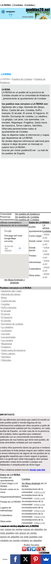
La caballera (7, 327)
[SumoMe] (46, 559)
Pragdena (6, 347)
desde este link (37, 470)
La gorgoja (6, 330)
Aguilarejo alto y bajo (11, 291)
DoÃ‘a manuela (8, 307)
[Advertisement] (25, 45)
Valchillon (6, 357)
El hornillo (6, 321)
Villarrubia (6, 360)
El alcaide (6, 311)
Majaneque (6, 344)
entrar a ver (39, 492)
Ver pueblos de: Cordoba (27, 217)
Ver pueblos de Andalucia (27, 214)
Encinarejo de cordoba (12, 324)
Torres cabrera (8, 353)
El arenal (5, 314)
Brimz (4, 297)
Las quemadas (8, 337)
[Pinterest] (36, 559)
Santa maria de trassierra (13, 350)
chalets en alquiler (31, 540)
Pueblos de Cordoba (22, 79)
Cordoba (47, 231)
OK (19, 248)
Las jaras (5, 334)
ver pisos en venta (26, 533)
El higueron (6, 317)
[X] (25, 559)
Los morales (7, 340)
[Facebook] (15, 559)
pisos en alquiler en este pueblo (18, 536)
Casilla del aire (8, 301)
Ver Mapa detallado (31, 483)
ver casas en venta (11, 529)
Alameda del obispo (10, 294)
